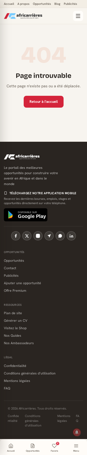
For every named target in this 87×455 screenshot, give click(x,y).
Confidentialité (15, 366)
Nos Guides (12, 335)
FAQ (7, 388)
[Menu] (78, 16)
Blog (57, 4)
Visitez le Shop (15, 328)
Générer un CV (15, 320)
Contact (10, 268)
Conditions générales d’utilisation (30, 373)
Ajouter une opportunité (22, 283)
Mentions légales (17, 381)
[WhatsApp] (60, 235)
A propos (23, 4)
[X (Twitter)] (26, 235)
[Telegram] (49, 235)
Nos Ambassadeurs (19, 343)
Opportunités (42, 4)
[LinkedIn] (71, 235)
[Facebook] (15, 235)
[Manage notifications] (77, 432)
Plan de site (13, 313)
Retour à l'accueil (43, 101)
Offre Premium (15, 290)
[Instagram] (38, 235)
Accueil (9, 4)
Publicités (70, 4)
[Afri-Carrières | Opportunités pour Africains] (37, 16)
